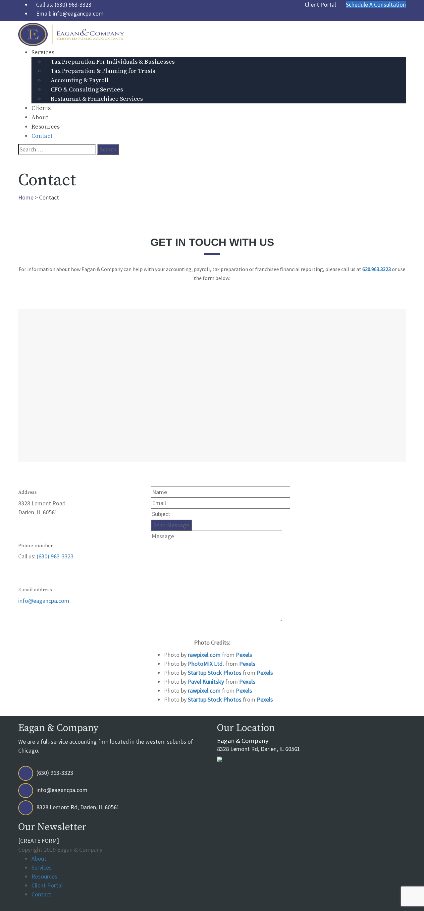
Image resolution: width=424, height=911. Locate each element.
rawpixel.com (205, 654)
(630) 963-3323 (55, 556)
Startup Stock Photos (215, 672)
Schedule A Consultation (376, 4)
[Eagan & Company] (71, 33)
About (39, 117)
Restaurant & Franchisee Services (97, 99)
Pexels (244, 654)
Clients (41, 108)
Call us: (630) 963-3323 (63, 4)
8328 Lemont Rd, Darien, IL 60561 (258, 745)
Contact (41, 136)
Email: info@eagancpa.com (70, 13)
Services (42, 52)
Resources (45, 127)
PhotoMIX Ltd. (206, 663)
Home (25, 197)
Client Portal (47, 885)
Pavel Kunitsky (206, 681)
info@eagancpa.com (43, 600)
